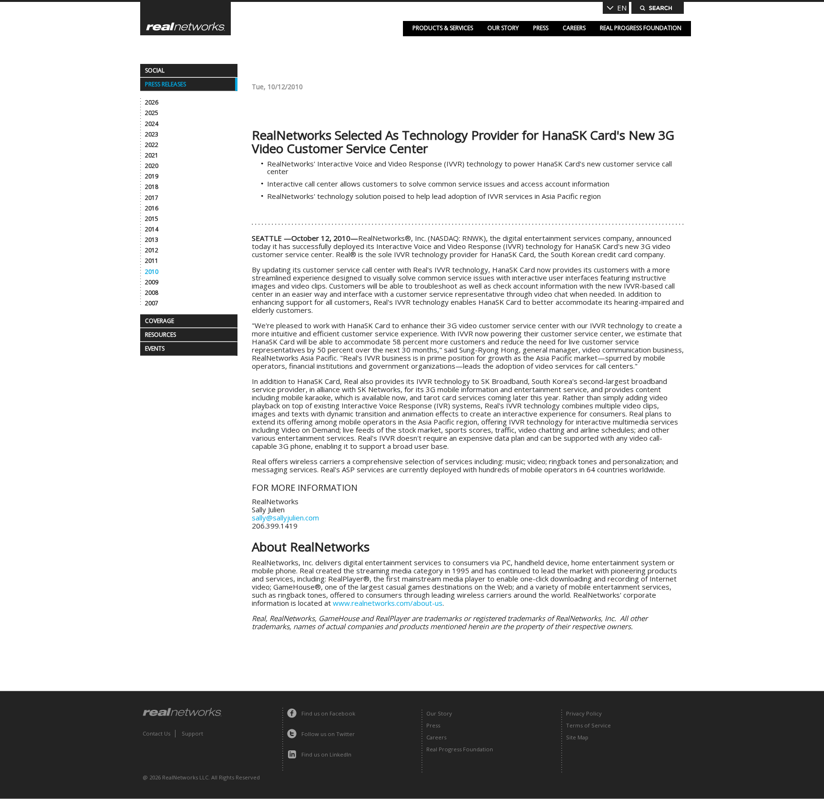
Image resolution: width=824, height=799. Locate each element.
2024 (151, 124)
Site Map (577, 737)
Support (192, 733)
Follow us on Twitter (328, 733)
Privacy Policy (584, 713)
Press (540, 28)
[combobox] (616, 8)
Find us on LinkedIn (326, 754)
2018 (151, 187)
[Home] (185, 18)
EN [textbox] (622, 7)
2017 (151, 198)
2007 (151, 303)
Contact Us (156, 733)
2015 (151, 219)
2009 (151, 282)
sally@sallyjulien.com (285, 517)
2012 (151, 250)
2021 (151, 155)
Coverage (159, 321)
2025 (151, 113)
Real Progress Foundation (640, 28)
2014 (151, 229)
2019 (151, 176)
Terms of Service (588, 725)
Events (155, 348)
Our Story (503, 28)
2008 (151, 293)
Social (155, 70)
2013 (151, 240)
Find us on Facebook (328, 713)
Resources (160, 335)
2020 (151, 166)
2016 (151, 208)
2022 (151, 145)
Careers (574, 28)
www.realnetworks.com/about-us (388, 603)
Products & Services (442, 28)
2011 (151, 261)
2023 (151, 134)
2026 (151, 102)
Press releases (165, 84)
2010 (151, 272)
